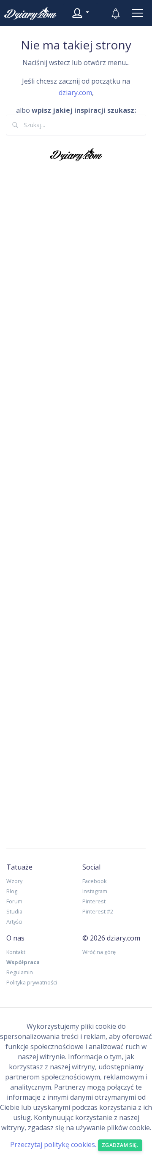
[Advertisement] (76, 503)
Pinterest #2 (97, 911)
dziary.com (75, 92)
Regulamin (19, 972)
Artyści (14, 921)
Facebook (94, 881)
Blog (11, 891)
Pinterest (94, 901)
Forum (14, 901)
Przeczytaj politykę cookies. (53, 1144)
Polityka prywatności (31, 982)
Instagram (94, 891)
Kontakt (15, 952)
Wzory (14, 881)
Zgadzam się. (120, 1145)
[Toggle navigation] (138, 13)
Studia (14, 911)
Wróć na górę (99, 952)
